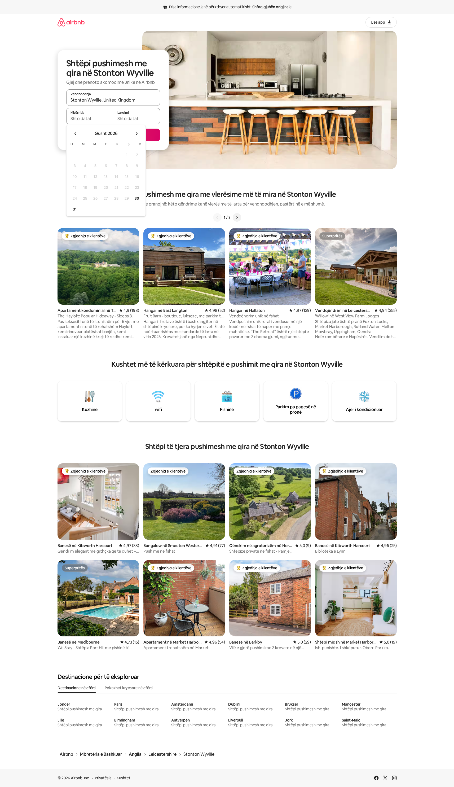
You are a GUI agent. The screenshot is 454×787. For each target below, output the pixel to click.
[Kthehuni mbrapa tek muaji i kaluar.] (75, 133)
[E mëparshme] (217, 217)
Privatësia (103, 778)
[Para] (237, 217)
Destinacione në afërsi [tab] (77, 687)
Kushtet (123, 778)
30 (137, 198)
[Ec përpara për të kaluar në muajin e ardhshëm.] (136, 133)
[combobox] (113, 100)
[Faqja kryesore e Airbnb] (71, 22)
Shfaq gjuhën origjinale (272, 7)
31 (75, 209)
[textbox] (89, 118)
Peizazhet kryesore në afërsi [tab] (129, 687)
